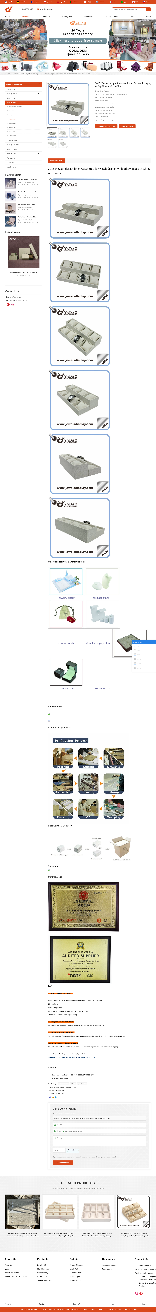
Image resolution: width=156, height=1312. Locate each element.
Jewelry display (66, 597)
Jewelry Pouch (12, 149)
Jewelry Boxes (102, 688)
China (73, 1084)
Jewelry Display (12, 93)
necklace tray (13, 123)
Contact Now (127, 126)
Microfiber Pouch (43, 1269)
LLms (125, 1309)
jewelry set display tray (15, 106)
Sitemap (118, 1309)
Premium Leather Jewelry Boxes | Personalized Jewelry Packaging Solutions (28, 192)
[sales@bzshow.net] (53, 1097)
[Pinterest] (8, 304)
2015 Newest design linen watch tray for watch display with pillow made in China (85, 1118)
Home (7, 17)
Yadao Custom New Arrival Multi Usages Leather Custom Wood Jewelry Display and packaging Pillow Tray (60, 1234)
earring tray (12, 131)
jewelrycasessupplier (109, 1265)
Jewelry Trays (24, 74)
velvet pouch (42, 1276)
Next (41, 257)
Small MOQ (11, 89)
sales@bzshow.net (46, 9)
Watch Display (11, 167)
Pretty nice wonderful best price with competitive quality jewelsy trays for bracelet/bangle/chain (133, 1234)
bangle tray (12, 115)
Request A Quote (111, 17)
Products (25, 17)
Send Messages (63, 1162)
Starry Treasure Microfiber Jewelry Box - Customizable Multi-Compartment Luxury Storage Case (28, 204)
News (148, 17)
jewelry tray (82, 1084)
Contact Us (88, 17)
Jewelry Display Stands (99, 643)
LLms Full (133, 1309)
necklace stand (101, 597)
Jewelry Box (11, 98)
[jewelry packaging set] (78, 45)
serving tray (12, 135)
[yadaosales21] (50, 1097)
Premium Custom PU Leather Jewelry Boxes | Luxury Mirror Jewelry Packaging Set (28, 179)
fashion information (12, 1273)
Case (132, 17)
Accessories (11, 158)
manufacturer (64, 1084)
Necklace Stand (12, 140)
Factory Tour (67, 17)
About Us (46, 17)
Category (15, 74)
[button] (73, 69)
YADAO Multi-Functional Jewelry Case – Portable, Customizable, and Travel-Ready (28, 217)
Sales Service (138, 647)
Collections (10, 162)
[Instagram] (12, 304)
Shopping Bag (11, 153)
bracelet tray (34, 74)
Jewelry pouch (66, 643)
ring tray (11, 110)
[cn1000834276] (56, 1097)
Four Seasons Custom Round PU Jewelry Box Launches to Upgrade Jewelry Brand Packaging (23, 272)
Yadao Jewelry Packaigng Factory (17, 1276)
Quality (7, 1269)
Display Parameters (106, 126)
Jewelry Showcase (13, 144)
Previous (6, 257)
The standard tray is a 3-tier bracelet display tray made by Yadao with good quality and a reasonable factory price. (96, 1234)
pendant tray (12, 127)
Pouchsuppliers (107, 1269)
